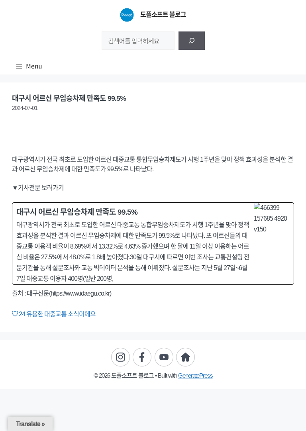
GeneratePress (195, 375)
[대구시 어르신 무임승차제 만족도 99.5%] (153, 243)
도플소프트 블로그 (163, 14)
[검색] (191, 40)
